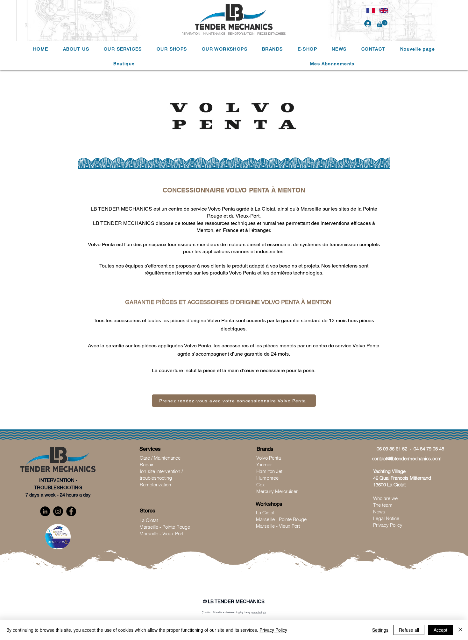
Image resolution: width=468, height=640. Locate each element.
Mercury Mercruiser (277, 491)
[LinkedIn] (45, 511)
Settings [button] (380, 630)
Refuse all (409, 630)
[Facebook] (71, 511)
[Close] (460, 630)
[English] (383, 10)
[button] (382, 23)
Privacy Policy (273, 630)
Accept (440, 630)
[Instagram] (58, 511)
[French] (370, 10)
